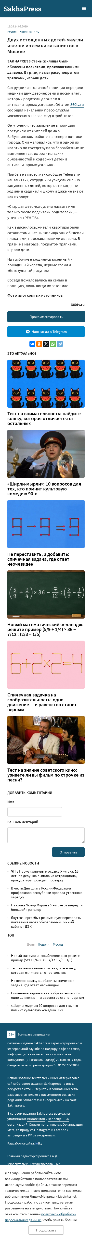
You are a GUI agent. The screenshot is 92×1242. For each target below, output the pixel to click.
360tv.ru (77, 104)
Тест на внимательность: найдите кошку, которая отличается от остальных (44, 418)
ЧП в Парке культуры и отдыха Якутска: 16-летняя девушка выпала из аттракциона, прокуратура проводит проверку (45, 875)
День (31, 944)
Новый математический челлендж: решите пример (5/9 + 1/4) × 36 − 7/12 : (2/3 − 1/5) (45, 629)
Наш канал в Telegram (49, 331)
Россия (11, 31)
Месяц (58, 944)
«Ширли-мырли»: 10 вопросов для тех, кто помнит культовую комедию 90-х (44, 489)
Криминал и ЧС (29, 31)
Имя (10, 801)
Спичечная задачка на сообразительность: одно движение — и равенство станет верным (42, 702)
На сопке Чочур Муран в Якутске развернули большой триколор (46, 907)
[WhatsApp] (53, 344)
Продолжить (46, 1230)
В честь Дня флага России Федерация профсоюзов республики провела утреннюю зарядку (46, 892)
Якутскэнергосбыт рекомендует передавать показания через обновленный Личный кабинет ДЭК (46, 922)
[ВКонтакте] (32, 344)
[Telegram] (60, 344)
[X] (46, 344)
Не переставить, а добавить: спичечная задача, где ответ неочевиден (38, 559)
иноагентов (36, 1119)
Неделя (44, 944)
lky (38, 1143)
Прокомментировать (46, 316)
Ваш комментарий (22, 821)
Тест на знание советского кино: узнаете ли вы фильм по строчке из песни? (45, 775)
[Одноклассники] (39, 344)
